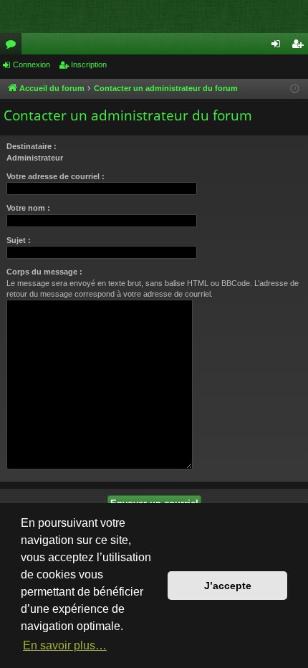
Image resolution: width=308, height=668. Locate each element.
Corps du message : (44, 271)
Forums (13, 46)
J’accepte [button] (227, 585)
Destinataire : (31, 146)
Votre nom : (28, 208)
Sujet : (18, 240)
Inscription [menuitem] (300, 46)
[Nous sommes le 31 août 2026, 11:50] (294, 89)
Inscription (89, 64)
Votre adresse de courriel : (55, 176)
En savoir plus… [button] (65, 645)
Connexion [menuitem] (279, 46)
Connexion (31, 64)
